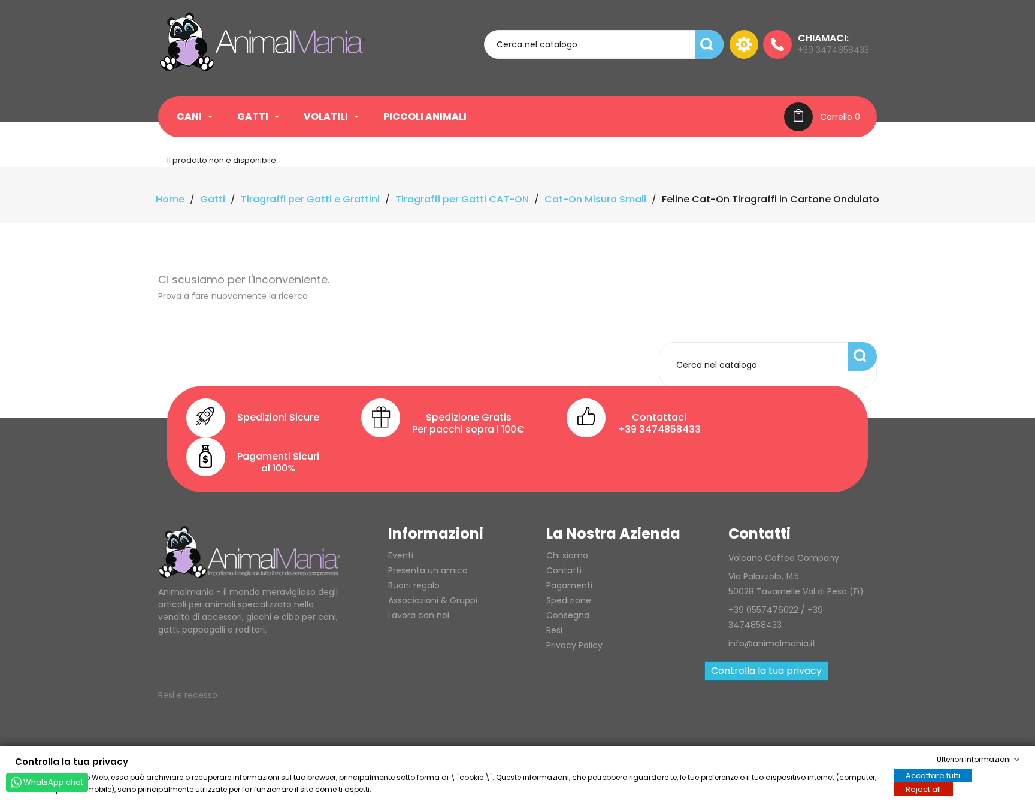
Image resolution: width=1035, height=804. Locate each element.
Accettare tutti (933, 775)
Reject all (923, 788)
